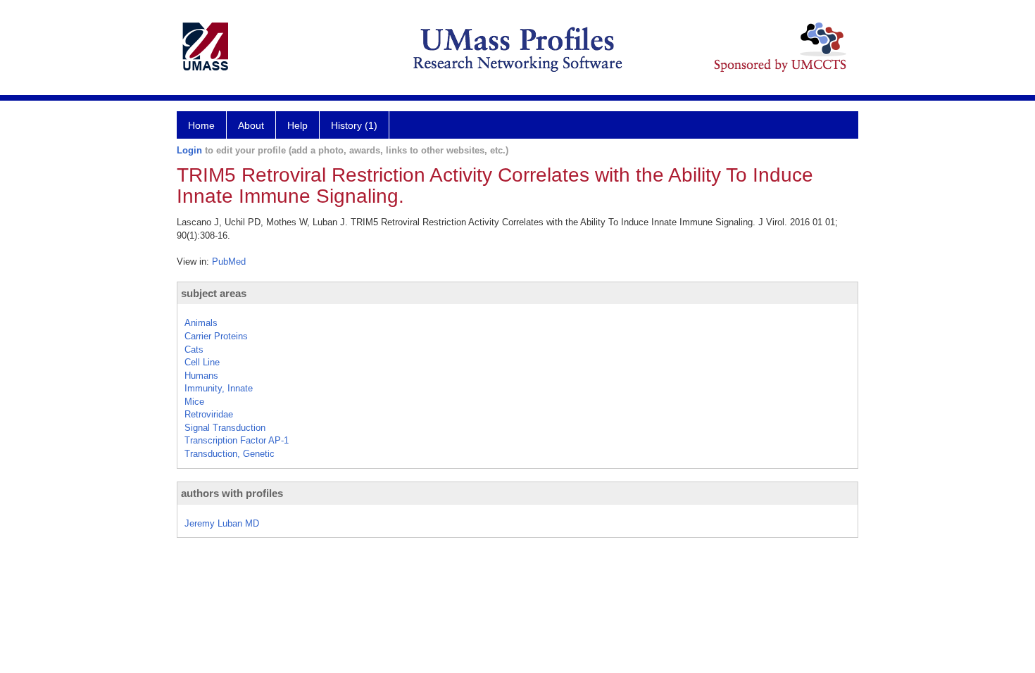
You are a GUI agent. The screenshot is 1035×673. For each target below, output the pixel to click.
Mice (194, 401)
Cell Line (202, 362)
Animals (201, 322)
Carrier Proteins (216, 336)
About (251, 125)
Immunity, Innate (218, 388)
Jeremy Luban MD (221, 523)
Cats (193, 349)
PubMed (229, 261)
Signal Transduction (224, 427)
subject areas (213, 293)
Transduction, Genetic (229, 453)
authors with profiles (232, 493)
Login (189, 150)
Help (297, 125)
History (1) (354, 125)
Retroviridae (208, 414)
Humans (201, 375)
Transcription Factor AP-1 (236, 440)
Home (201, 125)
